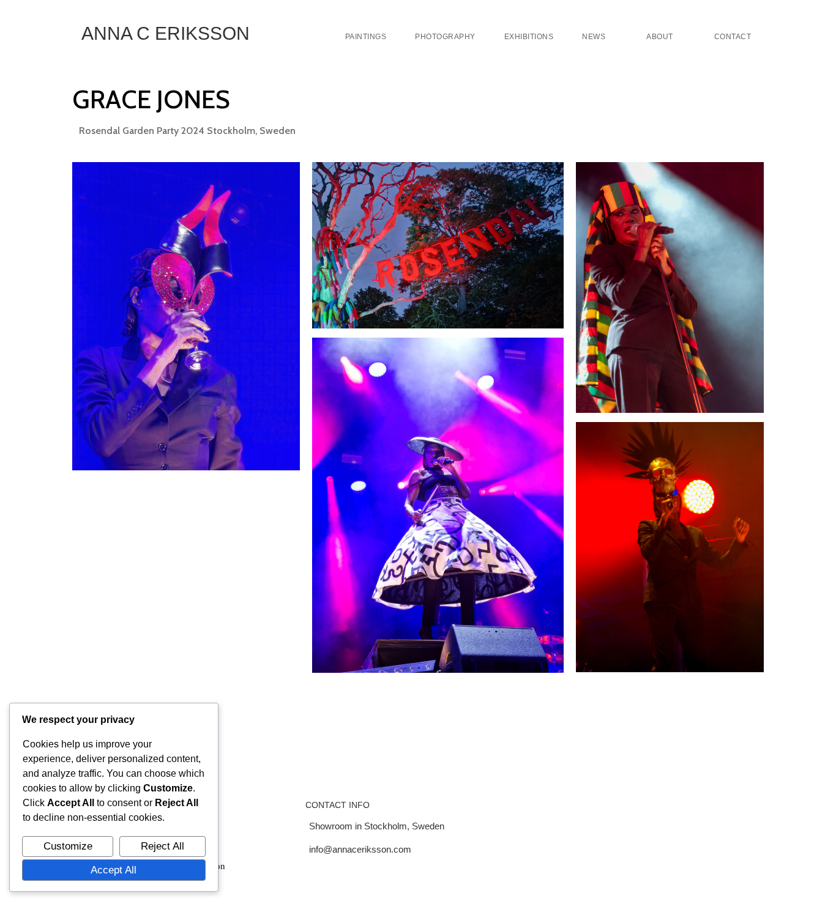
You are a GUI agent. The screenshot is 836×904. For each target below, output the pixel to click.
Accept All (113, 870)
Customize (67, 846)
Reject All (162, 846)
